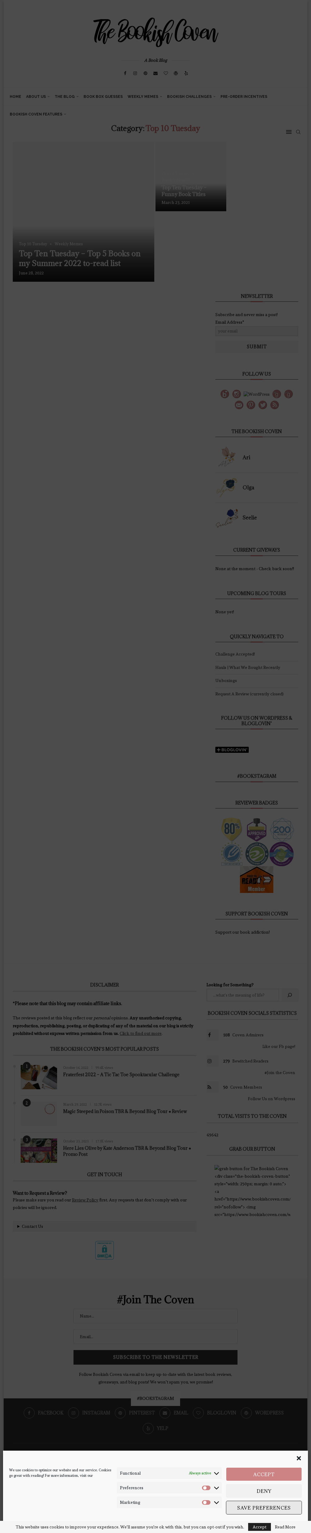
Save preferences (264, 1508)
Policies (39, 1523)
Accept (264, 1474)
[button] (299, 1458)
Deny (264, 1491)
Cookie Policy (19, 1523)
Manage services (282, 1523)
